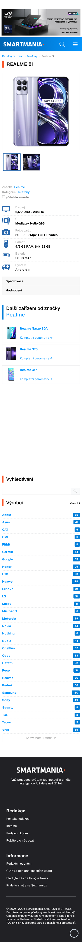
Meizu (40, 604)
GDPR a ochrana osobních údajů (29, 871)
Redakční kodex (17, 833)
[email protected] (64, 923)
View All (75, 503)
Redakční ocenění (18, 863)
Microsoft (40, 611)
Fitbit (40, 544)
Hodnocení (14, 290)
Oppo (40, 656)
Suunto (40, 707)
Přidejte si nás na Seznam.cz (26, 885)
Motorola (40, 619)
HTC (40, 574)
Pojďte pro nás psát (20, 840)
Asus (40, 522)
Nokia (40, 626)
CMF (40, 537)
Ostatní (40, 663)
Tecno (40, 722)
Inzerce (11, 826)
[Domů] (23, 44)
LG (40, 596)
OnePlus (40, 648)
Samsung (40, 693)
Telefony (23, 192)
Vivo (40, 730)
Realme (15, 314)
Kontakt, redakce (18, 819)
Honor (40, 567)
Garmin (40, 552)
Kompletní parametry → (36, 338)
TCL (40, 715)
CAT (40, 530)
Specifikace (14, 281)
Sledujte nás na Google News (27, 878)
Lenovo (40, 589)
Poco (40, 670)
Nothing (40, 633)
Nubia (40, 641)
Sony (40, 700)
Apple (40, 515)
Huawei (40, 581)
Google (40, 559)
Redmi (40, 685)
